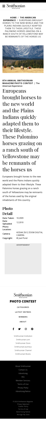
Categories (23, 307)
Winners (23, 317)
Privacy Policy (23, 388)
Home (13, 17)
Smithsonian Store (23, 343)
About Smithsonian (23, 366)
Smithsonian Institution (23, 336)
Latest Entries (23, 312)
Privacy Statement (23, 404)
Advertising (23, 373)
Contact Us (23, 370)
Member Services (23, 380)
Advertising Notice (23, 391)
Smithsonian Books (23, 354)
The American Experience (21, 84)
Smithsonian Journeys (23, 347)
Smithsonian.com (23, 339)
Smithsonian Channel (23, 350)
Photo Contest (23, 301)
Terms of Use (23, 384)
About (23, 321)
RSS (23, 377)
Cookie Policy (23, 406)
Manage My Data (23, 414)
